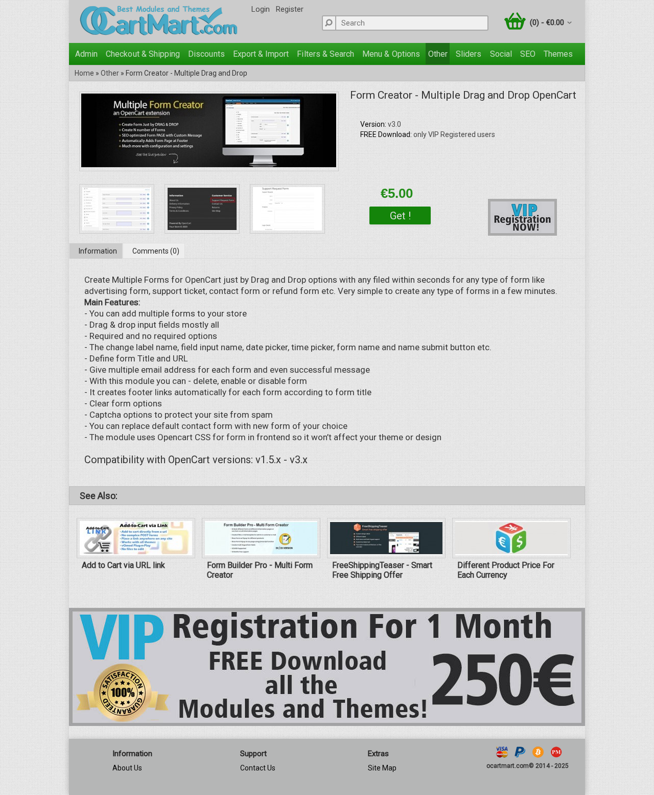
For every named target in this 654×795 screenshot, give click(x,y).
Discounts (206, 54)
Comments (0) (155, 251)
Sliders (468, 54)
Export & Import (261, 54)
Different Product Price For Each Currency (505, 570)
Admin (86, 54)
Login (260, 9)
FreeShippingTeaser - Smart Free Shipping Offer (382, 570)
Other (438, 54)
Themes (558, 54)
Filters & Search (325, 54)
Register (289, 9)
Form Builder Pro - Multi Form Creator (260, 570)
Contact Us (257, 768)
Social (501, 54)
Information (98, 251)
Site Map (382, 768)
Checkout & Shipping (143, 54)
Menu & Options (391, 54)
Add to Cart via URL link (123, 565)
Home (84, 73)
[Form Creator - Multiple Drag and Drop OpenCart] (209, 164)
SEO (527, 54)
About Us (127, 768)
